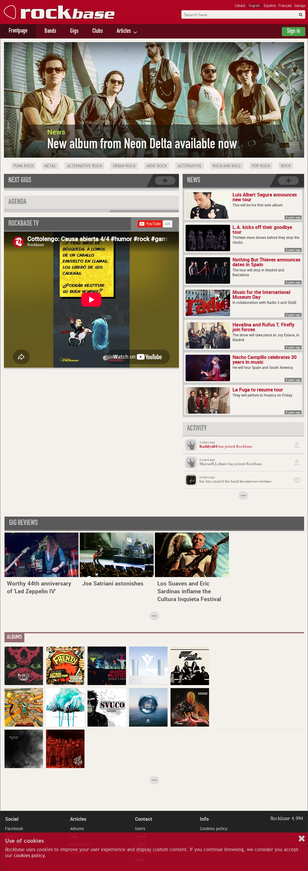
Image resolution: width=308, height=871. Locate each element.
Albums (77, 828)
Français (285, 6)
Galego (299, 6)
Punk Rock (23, 166)
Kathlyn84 (208, 446)
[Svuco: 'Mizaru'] (107, 707)
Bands (50, 32)
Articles (124, 32)
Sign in (293, 32)
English (254, 6)
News (193, 180)
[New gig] (165, 180)
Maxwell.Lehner (213, 464)
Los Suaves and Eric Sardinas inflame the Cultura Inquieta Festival (189, 591)
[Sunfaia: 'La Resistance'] (24, 707)
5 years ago (207, 442)
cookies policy (29, 856)
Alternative (190, 166)
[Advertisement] (259, 684)
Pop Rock (261, 166)
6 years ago (207, 477)
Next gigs (19, 180)
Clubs (97, 32)
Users (140, 828)
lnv (202, 481)
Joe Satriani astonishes (112, 583)
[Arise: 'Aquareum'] (148, 707)
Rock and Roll (227, 166)
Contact (143, 819)
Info (204, 819)
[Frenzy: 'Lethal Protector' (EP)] (65, 666)
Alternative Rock (84, 166)
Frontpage (18, 31)
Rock (286, 166)
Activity (197, 429)
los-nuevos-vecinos (255, 481)
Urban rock (124, 166)
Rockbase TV (23, 224)
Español (270, 6)
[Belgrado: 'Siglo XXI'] (24, 749)
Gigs (74, 32)
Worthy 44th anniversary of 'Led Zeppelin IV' (39, 587)
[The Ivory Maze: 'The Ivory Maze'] (148, 666)
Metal (50, 166)
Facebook (14, 828)
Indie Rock (156, 166)
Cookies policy (213, 828)
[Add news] (288, 180)
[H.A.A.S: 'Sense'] (190, 707)
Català (240, 6)
